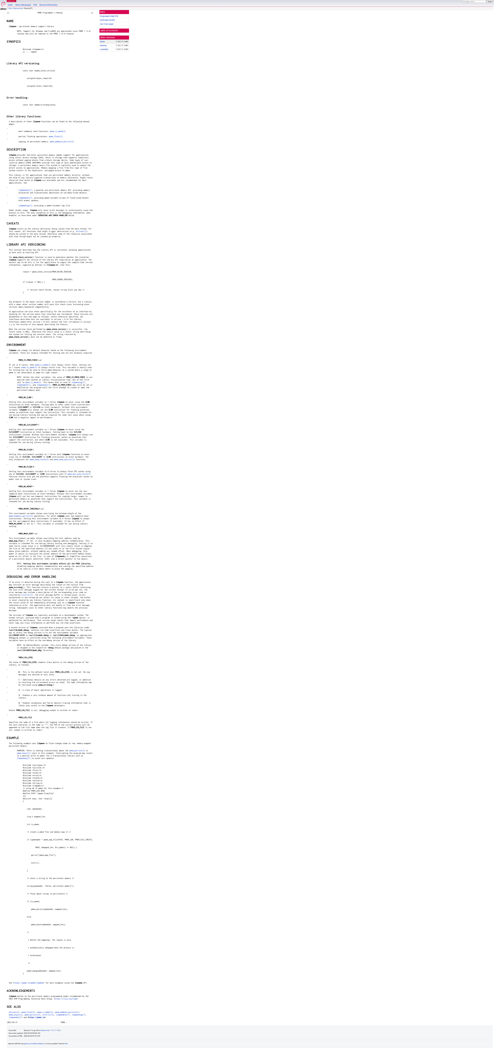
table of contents (109, 30)
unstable (104, 49)
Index (10, 5)
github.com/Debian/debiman (34, 1044)
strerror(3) (27, 595)
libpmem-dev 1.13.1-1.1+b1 (50, 1030)
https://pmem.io (36, 1017)
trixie (10, 8)
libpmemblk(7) (25, 198)
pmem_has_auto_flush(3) (79, 474)
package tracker (107, 20)
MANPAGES (11, 1)
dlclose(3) (81, 231)
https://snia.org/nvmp (66, 999)
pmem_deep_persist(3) (64, 459)
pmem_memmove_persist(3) (62, 141)
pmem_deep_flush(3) (39, 459)
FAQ (35, 5)
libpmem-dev (18, 8)
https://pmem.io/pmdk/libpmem (28, 983)
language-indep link (109, 16)
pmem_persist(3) (77, 750)
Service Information (48, 5)
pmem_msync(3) (24, 753)
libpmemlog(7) (25, 205)
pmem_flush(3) (56, 136)
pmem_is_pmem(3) (58, 131)
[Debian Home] (3, 5)
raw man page (106, 24)
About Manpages (23, 5)
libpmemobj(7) (25, 190)
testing (103, 45)
